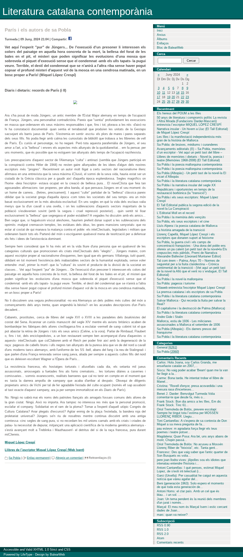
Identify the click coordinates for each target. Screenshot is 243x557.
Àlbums (162, 39)
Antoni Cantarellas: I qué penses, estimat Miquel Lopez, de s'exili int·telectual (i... (190, 469)
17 (158, 97)
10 (158, 92)
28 (177, 101)
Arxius (161, 35)
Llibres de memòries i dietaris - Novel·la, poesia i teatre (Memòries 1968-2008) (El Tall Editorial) (190, 158)
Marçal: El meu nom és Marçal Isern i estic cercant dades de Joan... (192, 508)
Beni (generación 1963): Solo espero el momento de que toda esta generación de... (190, 485)
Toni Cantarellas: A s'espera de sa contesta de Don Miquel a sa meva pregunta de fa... (192, 422)
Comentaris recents (170, 542)
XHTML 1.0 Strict (45, 549)
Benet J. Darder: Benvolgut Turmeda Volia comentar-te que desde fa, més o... (186, 395)
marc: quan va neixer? (172, 514)
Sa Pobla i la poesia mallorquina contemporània (189, 164)
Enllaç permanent (38, 457)
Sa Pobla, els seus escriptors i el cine (183, 221)
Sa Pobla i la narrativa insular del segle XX (186, 185)
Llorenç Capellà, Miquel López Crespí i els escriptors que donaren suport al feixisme (186, 236)
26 (168, 101)
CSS (67, 549)
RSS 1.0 (162, 529)
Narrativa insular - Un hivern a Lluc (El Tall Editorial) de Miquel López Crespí (192, 130)
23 (187, 97)
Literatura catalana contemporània (77, 11)
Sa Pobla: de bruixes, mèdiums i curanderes (187, 144)
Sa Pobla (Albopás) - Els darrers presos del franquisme (186, 330)
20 (173, 97)
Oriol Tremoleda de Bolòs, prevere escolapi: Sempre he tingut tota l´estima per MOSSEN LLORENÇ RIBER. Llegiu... (187, 413)
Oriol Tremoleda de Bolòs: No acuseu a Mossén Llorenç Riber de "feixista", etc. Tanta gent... (190, 446)
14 (177, 92)
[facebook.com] (70, 39)
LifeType (26, 554)
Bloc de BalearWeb (170, 47)
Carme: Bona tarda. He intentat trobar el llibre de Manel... (190, 379)
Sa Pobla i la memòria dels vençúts (181, 217)
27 (173, 101)
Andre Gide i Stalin (170, 317)
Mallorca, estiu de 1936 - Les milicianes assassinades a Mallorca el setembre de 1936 (188, 322)
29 (182, 101)
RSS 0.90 (163, 525)
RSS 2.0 (162, 534)
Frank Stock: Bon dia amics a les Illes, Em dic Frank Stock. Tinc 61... (189, 403)
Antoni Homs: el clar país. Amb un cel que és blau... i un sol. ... (188, 493)
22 (182, 97)
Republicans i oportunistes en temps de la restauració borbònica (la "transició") (186, 191)
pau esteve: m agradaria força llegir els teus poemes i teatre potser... (187, 430)
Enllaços (163, 43)
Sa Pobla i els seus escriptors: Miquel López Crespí (187, 199)
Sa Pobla (14, 457)
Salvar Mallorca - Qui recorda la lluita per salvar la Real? (191, 302)
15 (182, 92)
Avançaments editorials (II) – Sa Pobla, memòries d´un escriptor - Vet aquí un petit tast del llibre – (191, 150)
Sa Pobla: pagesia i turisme (176, 283)
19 (168, 97)
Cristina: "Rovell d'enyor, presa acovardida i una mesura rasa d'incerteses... (189, 387)
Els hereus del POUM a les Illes (179, 113)
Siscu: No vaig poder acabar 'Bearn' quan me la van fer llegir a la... (192, 372)
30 (187, 101)
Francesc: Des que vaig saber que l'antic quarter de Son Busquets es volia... (192, 453)
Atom (160, 538)
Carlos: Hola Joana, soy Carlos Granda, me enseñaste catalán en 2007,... (187, 364)
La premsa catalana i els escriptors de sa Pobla (189, 292)
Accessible (11, 549)
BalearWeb (57, 554)
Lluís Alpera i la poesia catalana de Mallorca (187, 225)
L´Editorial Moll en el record (175, 213)
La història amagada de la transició (181, 230)
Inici (160, 30)
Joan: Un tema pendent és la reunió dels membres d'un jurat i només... (191, 500)
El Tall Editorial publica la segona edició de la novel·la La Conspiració (188, 206)
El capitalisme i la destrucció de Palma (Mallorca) (191, 308)
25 (163, 101)
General (167, 347)
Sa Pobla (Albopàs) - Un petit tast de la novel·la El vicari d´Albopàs (191, 174)
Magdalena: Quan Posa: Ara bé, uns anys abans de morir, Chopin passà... (192, 438)
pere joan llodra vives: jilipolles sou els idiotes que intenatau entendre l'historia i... (191, 461)
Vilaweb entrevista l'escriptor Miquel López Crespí (191, 287)
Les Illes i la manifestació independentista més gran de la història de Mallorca (189, 138)
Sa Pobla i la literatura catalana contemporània (189, 181)
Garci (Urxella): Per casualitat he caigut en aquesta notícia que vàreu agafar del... (192, 477)
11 (163, 92)
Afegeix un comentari (69, 457)
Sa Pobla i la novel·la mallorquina (180, 279)
